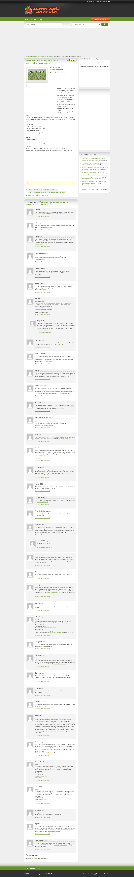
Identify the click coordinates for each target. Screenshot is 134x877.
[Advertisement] (67, 41)
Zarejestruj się (97, 1)
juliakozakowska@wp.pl (62, 731)
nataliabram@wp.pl (50, 272)
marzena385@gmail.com (60, 664)
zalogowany (34, 858)
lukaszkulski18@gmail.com (57, 632)
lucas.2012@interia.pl (42, 502)
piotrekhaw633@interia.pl (61, 213)
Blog (41, 19)
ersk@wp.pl (67, 438)
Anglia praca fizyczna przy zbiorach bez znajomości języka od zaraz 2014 (42, 61)
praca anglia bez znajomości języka (37, 192)
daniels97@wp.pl (43, 799)
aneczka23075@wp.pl (40, 425)
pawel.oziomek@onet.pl (41, 244)
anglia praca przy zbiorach (35, 189)
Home (27, 19)
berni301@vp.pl (60, 344)
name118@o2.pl (49, 679)
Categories (34, 19)
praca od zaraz (51, 192)
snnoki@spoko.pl (43, 776)
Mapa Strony (91, 874)
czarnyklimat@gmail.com (63, 393)
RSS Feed (109, 1)
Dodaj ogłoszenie (100, 19)
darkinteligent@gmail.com (60, 845)
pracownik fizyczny (61, 192)
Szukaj (104, 24)
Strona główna (28, 56)
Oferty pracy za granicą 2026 (38, 56)
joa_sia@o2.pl (40, 751)
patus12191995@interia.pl (53, 592)
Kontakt (85, 874)
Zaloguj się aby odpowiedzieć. (42, 216)
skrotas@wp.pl (60, 408)
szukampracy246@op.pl (41, 455)
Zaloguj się (104, 1)
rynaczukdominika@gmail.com (42, 475)
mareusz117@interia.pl (47, 361)
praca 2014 (54, 189)
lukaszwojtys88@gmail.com (42, 259)
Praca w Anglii (49, 56)
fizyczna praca (46, 189)
